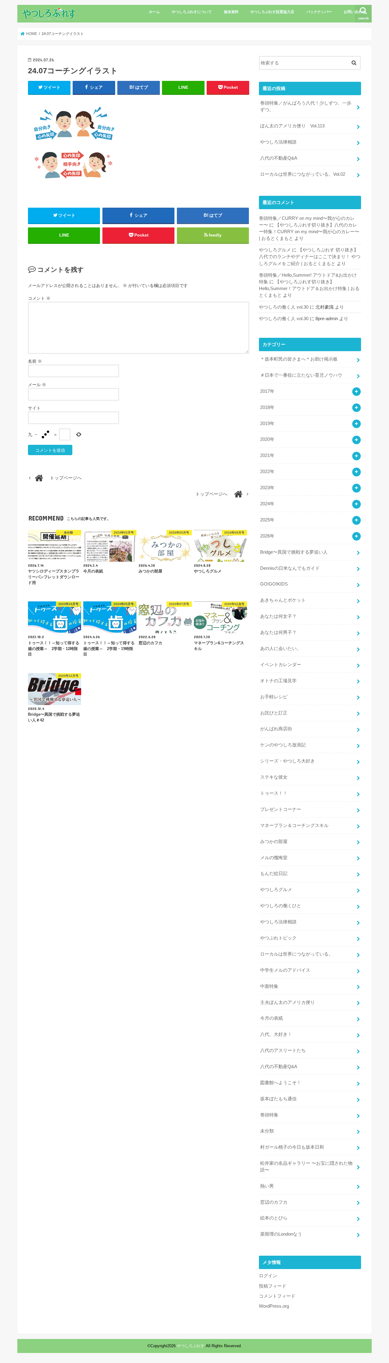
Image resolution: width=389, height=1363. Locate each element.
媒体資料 (231, 12)
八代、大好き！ (276, 1034)
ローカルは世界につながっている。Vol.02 (302, 174)
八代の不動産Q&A (278, 158)
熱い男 (267, 1186)
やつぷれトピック (278, 938)
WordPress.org (274, 1306)
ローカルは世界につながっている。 (296, 954)
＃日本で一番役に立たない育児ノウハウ (301, 375)
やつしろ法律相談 (278, 142)
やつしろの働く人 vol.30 (283, 307)
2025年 (267, 519)
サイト (34, 408)
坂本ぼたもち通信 (278, 1098)
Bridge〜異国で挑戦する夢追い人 (294, 552)
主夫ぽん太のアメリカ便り (287, 1002)
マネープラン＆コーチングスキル (294, 825)
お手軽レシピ (273, 696)
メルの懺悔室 (273, 857)
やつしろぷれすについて (192, 12)
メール (37, 384)
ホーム (154, 12)
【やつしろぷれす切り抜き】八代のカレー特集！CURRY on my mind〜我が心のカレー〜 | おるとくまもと (309, 232)
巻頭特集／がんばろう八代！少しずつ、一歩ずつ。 (305, 106)
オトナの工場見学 (278, 680)
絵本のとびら (273, 1218)
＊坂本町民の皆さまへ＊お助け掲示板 (299, 359)
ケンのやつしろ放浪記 (283, 744)
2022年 (267, 471)
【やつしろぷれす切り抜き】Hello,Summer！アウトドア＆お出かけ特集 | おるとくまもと (309, 288)
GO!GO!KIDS (274, 584)
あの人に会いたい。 (280, 648)
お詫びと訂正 (273, 713)
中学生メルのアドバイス (285, 970)
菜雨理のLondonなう (281, 1234)
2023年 (267, 487)
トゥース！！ (273, 793)
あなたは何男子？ (278, 632)
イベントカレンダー (280, 664)
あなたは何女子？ (278, 616)
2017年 (267, 391)
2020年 (267, 439)
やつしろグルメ (275, 249)
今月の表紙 (271, 1018)
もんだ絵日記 (273, 873)
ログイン (268, 1275)
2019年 (267, 423)
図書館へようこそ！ (280, 1082)
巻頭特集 (269, 1114)
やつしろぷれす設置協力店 (272, 12)
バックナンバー (319, 12)
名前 (35, 361)
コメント (39, 298)
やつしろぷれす (191, 1346)
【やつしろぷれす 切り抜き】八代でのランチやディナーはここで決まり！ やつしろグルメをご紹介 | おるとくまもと (309, 256)
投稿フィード (272, 1286)
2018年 (267, 407)
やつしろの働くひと (280, 905)
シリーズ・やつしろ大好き (287, 761)
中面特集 (269, 986)
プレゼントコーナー (280, 809)
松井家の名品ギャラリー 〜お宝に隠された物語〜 (306, 1166)
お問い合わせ (355, 12)
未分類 (267, 1131)
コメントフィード (277, 1296)
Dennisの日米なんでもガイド (290, 568)
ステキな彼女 (273, 777)
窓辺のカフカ (273, 1202)
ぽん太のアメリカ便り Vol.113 (292, 125)
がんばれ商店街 (276, 728)
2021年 (267, 455)
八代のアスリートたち (283, 1050)
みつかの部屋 (273, 841)
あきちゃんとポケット (283, 600)
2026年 (267, 536)
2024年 (267, 503)
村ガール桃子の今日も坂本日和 (292, 1147)
